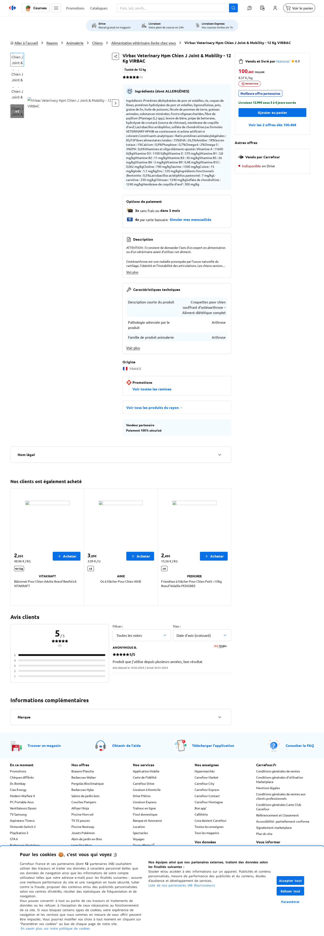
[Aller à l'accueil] (12, 8)
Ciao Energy (18, 790)
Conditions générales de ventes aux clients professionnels (280, 796)
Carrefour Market (206, 777)
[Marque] (219, 717)
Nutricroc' (283, 61)
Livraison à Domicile (147, 790)
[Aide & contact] (249, 8)
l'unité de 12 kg (135, 69)
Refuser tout (290, 891)
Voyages (138, 839)
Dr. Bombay (18, 783)
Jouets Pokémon (83, 833)
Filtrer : (118, 626)
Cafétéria (201, 814)
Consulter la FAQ (300, 745)
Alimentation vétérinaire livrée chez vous (143, 43)
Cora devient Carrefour (210, 820)
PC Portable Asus (22, 802)
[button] (56, 8)
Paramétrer (290, 902)
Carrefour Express (207, 790)
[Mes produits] (262, 8)
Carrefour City (204, 783)
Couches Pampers (83, 802)
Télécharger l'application (213, 745)
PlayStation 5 (19, 833)
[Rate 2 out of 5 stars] (127, 77)
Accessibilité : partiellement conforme (282, 821)
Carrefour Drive (143, 783)
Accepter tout (290, 881)
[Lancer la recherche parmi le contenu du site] (233, 8)
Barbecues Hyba (82, 790)
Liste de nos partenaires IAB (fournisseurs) (181, 885)
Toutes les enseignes (209, 827)
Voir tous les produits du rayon (152, 407)
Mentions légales (268, 788)
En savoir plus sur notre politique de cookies (55, 928)
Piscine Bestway (82, 827)
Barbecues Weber (83, 777)
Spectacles (140, 833)
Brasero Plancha (82, 771)
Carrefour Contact (207, 796)
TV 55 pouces (80, 820)
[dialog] (162, 891)
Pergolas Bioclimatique (87, 783)
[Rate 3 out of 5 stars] (130, 77)
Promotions (18, 771)
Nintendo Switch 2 (23, 827)
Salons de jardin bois (85, 796)
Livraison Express (144, 802)
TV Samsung (18, 814)
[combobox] (177, 8)
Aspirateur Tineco (22, 820)
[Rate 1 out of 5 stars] (124, 77)
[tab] (17, 59)
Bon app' (201, 808)
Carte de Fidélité (144, 777)
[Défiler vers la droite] (115, 103)
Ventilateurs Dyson (23, 808)
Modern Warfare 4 (22, 796)
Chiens (97, 43)
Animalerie (75, 43)
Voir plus (132, 272)
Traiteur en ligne (144, 808)
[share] (115, 56)
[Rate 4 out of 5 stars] (134, 77)
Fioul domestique (145, 814)
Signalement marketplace (274, 827)
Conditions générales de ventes (278, 771)
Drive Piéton (142, 796)
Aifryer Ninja (80, 808)
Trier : (177, 626)
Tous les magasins (207, 833)
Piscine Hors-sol (82, 814)
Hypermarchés (205, 771)
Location (139, 827)
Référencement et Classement (277, 815)
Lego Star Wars (81, 845)
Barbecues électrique (25, 845)
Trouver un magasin (44, 745)
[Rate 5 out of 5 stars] (137, 77)
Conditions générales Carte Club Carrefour (278, 807)
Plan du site (264, 834)
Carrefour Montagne (209, 802)
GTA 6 (14, 839)
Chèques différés (22, 777)
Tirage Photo (142, 845)
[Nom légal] (219, 454)
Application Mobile (146, 771)
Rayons (52, 43)
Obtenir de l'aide (126, 745)
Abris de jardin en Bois (86, 839)
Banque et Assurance (147, 820)
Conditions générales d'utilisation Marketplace (279, 779)
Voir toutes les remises (151, 389)
